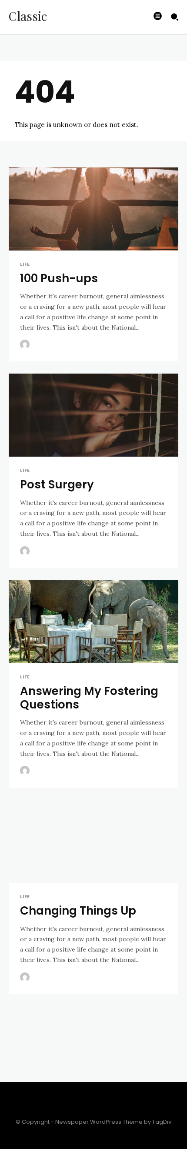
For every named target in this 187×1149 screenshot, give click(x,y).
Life (25, 264)
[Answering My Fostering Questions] (93, 622)
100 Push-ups (59, 278)
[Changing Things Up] (93, 842)
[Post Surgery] (93, 416)
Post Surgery (57, 484)
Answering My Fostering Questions (89, 697)
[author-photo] (26, 345)
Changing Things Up (78, 911)
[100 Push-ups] (93, 209)
